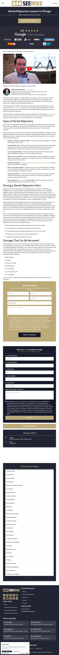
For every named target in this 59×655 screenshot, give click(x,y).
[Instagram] (7, 595)
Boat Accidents (9, 482)
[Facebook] (4, 595)
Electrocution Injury (10, 549)
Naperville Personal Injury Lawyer (11, 613)
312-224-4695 (12, 443)
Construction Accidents (11, 538)
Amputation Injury (10, 471)
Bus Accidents (9, 489)
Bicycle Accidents (10, 503)
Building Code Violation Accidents (14, 485)
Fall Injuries (9, 552)
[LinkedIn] (4, 598)
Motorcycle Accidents (11, 517)
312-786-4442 (25, 609)
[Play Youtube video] (29, 69)
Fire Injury (8, 560)
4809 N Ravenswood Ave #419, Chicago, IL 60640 (20, 439)
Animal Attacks (9, 474)
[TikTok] (14, 598)
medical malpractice (17, 107)
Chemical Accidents (11, 496)
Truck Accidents (10, 531)
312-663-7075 (36, 327)
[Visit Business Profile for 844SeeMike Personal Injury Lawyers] (47, 43)
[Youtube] (7, 598)
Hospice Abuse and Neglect (12, 574)
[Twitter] (10, 595)
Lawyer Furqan (38, 648)
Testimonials (25, 597)
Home (4, 51)
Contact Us (24, 603)
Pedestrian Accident (11, 524)
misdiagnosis (22, 180)
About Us (24, 591)
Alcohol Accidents (10, 499)
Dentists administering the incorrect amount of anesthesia (36, 162)
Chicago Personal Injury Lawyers (15, 51)
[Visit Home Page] (27, 3)
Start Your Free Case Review (29, 21)
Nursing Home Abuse (11, 521)
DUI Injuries (9, 545)
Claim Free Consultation (29, 426)
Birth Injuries (9, 506)
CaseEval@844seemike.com (28, 611)
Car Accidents (9, 510)
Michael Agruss (29, 89)
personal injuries (52, 114)
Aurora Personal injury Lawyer (10, 610)
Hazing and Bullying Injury (12, 567)
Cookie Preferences (48, 652)
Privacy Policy (37, 329)
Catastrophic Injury (10, 492)
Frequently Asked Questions (28, 594)
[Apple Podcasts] (10, 598)
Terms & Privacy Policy (26, 329)
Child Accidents (10, 535)
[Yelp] (14, 595)
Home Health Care (10, 570)
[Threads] (17, 598)
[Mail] (17, 595)
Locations (24, 600)
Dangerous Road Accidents (12, 542)
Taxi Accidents (9, 528)
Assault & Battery (10, 478)
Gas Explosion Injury (11, 563)
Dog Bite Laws (30, 648)
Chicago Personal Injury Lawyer (11, 607)
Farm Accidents (10, 556)
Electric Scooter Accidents (12, 513)
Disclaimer (34, 652)
